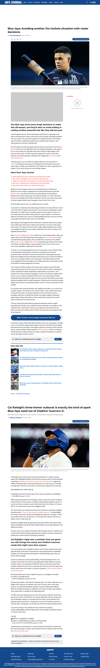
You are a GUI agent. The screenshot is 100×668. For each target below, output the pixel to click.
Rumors (30, 2)
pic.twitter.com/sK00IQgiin (52, 494)
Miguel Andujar (15, 193)
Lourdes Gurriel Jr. (19, 242)
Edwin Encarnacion (17, 158)
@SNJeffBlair (20, 610)
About (13, 653)
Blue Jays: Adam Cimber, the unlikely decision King (28, 185)
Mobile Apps (85, 653)
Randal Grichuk (33, 242)
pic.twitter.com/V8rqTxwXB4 (37, 621)
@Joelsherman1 (21, 574)
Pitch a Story (32, 656)
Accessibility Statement (35, 659)
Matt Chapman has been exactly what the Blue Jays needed (31, 176)
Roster (51, 2)
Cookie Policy (85, 656)
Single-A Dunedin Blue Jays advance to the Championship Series (33, 181)
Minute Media (11, 663)
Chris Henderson (15, 35)
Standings (44, 2)
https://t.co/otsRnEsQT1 (20, 618)
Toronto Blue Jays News (23, 393)
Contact (51, 653)
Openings (31, 653)
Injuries (56, 2)
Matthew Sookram (16, 417)
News (25, 2)
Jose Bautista (53, 156)
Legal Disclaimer (16, 659)
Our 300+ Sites (68, 653)
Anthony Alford (29, 235)
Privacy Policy (53, 656)
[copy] (20, 39)
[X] (90, 2)
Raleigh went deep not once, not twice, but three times (36, 481)
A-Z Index (52, 659)
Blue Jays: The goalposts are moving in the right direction (30, 179)
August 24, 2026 (30, 579)
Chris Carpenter (44, 329)
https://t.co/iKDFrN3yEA (20, 621)
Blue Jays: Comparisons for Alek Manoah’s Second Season (31, 183)
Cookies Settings (69, 659)
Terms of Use (68, 656)
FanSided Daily (15, 656)
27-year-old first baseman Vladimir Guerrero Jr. (36, 512)
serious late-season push (20, 631)
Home (12, 393)
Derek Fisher (18, 235)
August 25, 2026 (25, 496)
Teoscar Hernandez (51, 237)
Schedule (37, 2)
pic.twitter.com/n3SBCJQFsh (20, 576)
